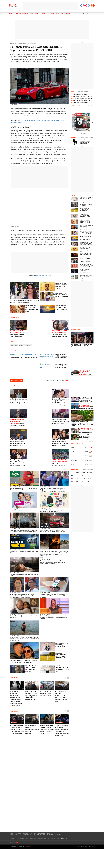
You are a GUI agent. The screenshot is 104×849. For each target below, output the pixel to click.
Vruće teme (13, 350)
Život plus (25, 13)
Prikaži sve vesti (76, 105)
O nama (57, 838)
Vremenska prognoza (77, 443)
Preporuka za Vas (15, 317)
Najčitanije (80, 91)
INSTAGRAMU (40, 275)
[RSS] (92, 195)
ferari (12, 345)
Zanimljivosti (50, 13)
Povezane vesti (14, 677)
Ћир (91, 5)
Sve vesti (73, 195)
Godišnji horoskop (84, 137)
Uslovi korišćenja (64, 838)
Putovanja (38, 13)
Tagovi (12, 341)
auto (16, 345)
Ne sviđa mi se (61, 380)
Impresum (12, 842)
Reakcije (86, 91)
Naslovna (12, 13)
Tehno (57, 13)
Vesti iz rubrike (14, 711)
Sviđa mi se (48, 380)
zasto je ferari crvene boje (25, 345)
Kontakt (17, 842)
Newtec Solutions (85, 846)
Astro (43, 13)
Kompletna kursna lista (88, 469)
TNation (92, 846)
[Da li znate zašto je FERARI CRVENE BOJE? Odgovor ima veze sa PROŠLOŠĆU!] (39, 86)
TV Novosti (67, 13)
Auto (61, 13)
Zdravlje (18, 13)
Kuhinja (31, 13)
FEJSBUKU (48, 275)
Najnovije (73, 91)
